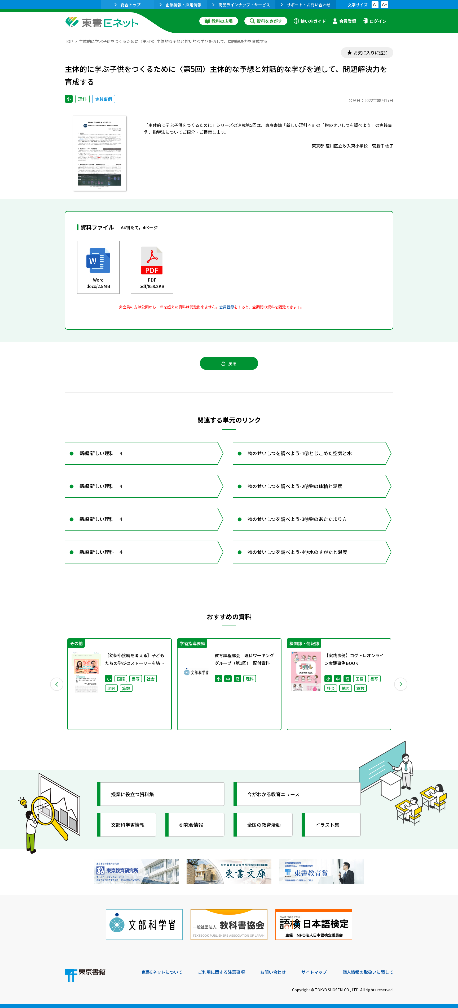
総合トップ (130, 4)
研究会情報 (191, 824)
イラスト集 (327, 824)
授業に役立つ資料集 (132, 794)
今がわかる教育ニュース (273, 794)
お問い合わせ (273, 972)
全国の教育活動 (264, 824)
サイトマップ (314, 972)
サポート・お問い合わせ (309, 4)
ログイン (377, 21)
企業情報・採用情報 (183, 4)
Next (401, 684)
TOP (69, 41)
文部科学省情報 (127, 824)
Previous (57, 684)
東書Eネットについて (162, 972)
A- (375, 4)
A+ (384, 4)
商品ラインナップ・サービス (244, 4)
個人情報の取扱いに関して (367, 972)
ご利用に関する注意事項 (221, 972)
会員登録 (347, 21)
